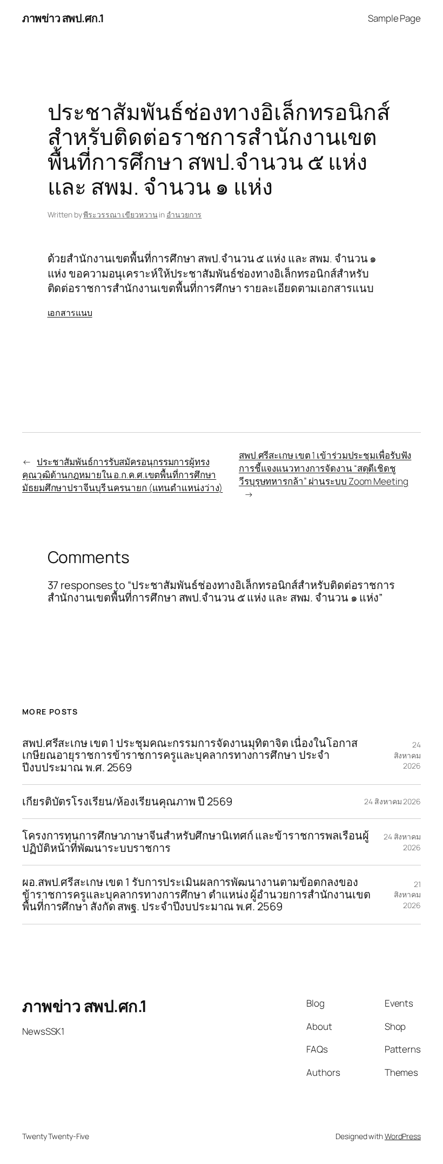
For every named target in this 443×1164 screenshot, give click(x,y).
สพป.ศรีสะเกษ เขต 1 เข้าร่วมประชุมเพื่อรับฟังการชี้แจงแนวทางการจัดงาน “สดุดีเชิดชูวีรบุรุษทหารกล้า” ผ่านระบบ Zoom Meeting (325, 468)
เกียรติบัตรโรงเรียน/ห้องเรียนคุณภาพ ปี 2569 (127, 802)
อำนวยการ (184, 214)
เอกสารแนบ (70, 313)
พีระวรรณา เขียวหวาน (120, 214)
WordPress (403, 1136)
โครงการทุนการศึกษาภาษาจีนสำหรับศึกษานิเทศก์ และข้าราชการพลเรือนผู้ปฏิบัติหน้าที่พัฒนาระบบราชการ (195, 842)
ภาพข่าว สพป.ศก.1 (63, 18)
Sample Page (394, 18)
